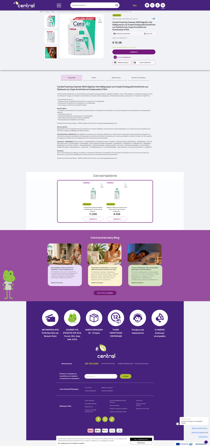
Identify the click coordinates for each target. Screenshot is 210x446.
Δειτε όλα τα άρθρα (105, 293)
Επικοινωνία (139, 400)
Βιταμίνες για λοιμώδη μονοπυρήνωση (90, 410)
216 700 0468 (91, 363)
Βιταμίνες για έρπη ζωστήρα (141, 404)
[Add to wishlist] (103, 204)
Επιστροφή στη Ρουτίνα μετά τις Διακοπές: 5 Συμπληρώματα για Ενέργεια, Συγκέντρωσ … (62, 269)
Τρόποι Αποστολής (145, 62)
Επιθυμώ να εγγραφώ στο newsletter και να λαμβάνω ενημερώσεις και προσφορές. (70, 376)
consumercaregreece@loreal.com (107, 158)
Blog (134, 5)
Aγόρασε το (134, 52)
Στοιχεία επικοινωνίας (141, 363)
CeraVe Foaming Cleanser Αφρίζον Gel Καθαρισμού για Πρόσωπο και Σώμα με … (93, 209)
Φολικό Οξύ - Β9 (89, 406)
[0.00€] (162, 5)
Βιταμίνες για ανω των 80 (142, 408)
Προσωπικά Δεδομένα (90, 390)
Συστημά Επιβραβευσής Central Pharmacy (118, 401)
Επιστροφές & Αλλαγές (90, 403)
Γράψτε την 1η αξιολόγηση (119, 38)
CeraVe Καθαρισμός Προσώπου (130, 18)
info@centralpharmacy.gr (125, 363)
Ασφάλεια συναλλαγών (107, 387)
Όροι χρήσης (88, 387)
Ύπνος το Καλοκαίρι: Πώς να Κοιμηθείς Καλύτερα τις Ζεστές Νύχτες (144, 268)
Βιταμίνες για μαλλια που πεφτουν (118, 408)
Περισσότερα (141, 442)
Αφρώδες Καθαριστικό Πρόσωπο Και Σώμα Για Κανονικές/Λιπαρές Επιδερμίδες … (117, 209)
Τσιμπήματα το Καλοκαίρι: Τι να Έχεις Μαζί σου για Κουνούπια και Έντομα (104, 268)
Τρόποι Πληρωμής (89, 400)
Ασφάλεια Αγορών (123, 62)
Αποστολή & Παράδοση (107, 390)
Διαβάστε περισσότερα (57, 282)
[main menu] (59, 5)
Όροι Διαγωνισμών (114, 405)
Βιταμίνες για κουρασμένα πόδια (118, 411)
